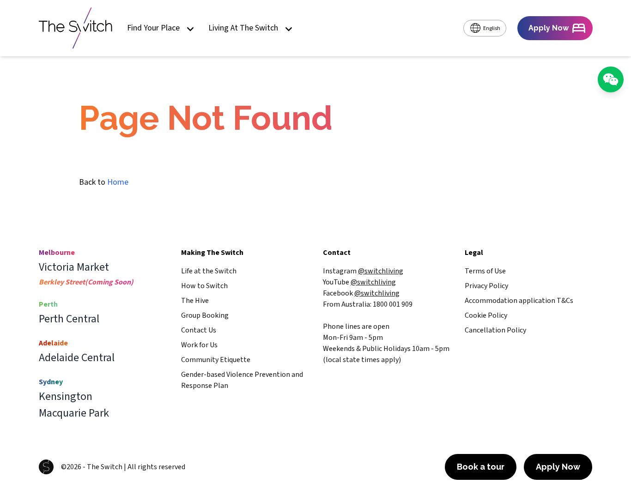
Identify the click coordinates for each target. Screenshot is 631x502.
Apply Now (558, 467)
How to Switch (204, 286)
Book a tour (480, 467)
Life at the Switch (209, 271)
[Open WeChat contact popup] (611, 79)
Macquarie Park (74, 413)
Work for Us (199, 345)
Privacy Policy (486, 286)
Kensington (65, 396)
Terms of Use (485, 271)
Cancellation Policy (495, 330)
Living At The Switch (243, 28)
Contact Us (198, 330)
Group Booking (205, 315)
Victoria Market (74, 267)
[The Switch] (75, 28)
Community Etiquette (215, 360)
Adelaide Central (77, 358)
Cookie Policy (486, 315)
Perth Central (69, 319)
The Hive (195, 301)
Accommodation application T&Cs (519, 301)
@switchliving (380, 271)
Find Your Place (153, 28)
